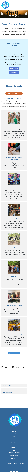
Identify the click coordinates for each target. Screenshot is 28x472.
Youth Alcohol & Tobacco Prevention (14, 158)
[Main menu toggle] (25, 5)
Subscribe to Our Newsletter (14, 468)
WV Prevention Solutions (8, 389)
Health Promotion (14, 127)
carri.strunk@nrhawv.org (14, 452)
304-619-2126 (14, 447)
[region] (14, 14)
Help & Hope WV (7, 385)
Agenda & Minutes (14, 93)
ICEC (14, 247)
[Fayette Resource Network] (5, 5)
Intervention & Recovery (14, 334)
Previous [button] (2, 13)
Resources (14, 72)
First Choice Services (7, 392)
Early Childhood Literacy (14, 305)
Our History (14, 68)
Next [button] (26, 13)
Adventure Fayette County (14, 218)
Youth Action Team (14, 188)
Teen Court (14, 276)
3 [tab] (15, 15)
